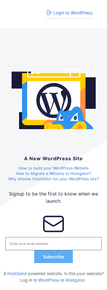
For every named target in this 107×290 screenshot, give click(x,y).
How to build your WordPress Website (53, 168)
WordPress (48, 280)
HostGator (17, 273)
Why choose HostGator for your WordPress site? (53, 178)
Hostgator (74, 280)
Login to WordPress (73, 12)
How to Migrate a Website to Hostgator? (53, 173)
